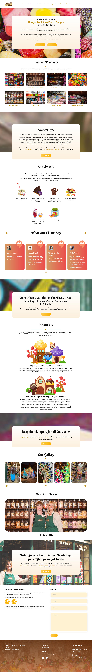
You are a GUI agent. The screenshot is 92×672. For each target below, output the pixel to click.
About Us (39, 4)
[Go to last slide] (7, 233)
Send (54, 635)
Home (23, 4)
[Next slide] (85, 233)
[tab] (46, 272)
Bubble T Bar (67, 4)
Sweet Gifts (58, 4)
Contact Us (77, 4)
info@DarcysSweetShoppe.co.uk (50, 149)
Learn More (40, 45)
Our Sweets (31, 4)
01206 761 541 (27, 149)
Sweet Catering (48, 4)
